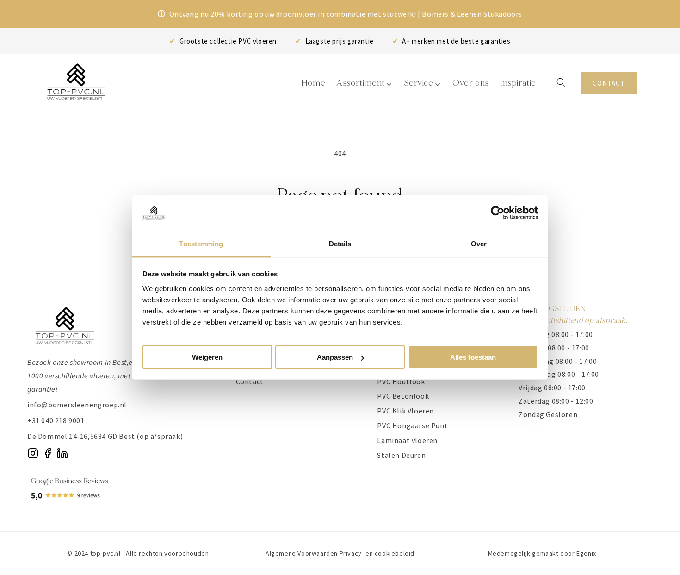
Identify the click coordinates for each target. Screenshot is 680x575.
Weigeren (207, 357)
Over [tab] (479, 243)
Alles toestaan (473, 357)
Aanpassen (335, 357)
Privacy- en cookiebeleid (377, 553)
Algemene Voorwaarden (303, 553)
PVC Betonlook (403, 395)
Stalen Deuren (401, 455)
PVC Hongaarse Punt (412, 425)
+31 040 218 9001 (56, 420)
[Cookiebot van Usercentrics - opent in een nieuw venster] (497, 213)
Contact (250, 381)
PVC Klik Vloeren (405, 410)
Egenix (586, 553)
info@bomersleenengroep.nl (77, 404)
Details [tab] (340, 243)
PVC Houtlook (401, 381)
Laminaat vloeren (407, 440)
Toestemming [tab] (201, 243)
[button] (561, 82)
